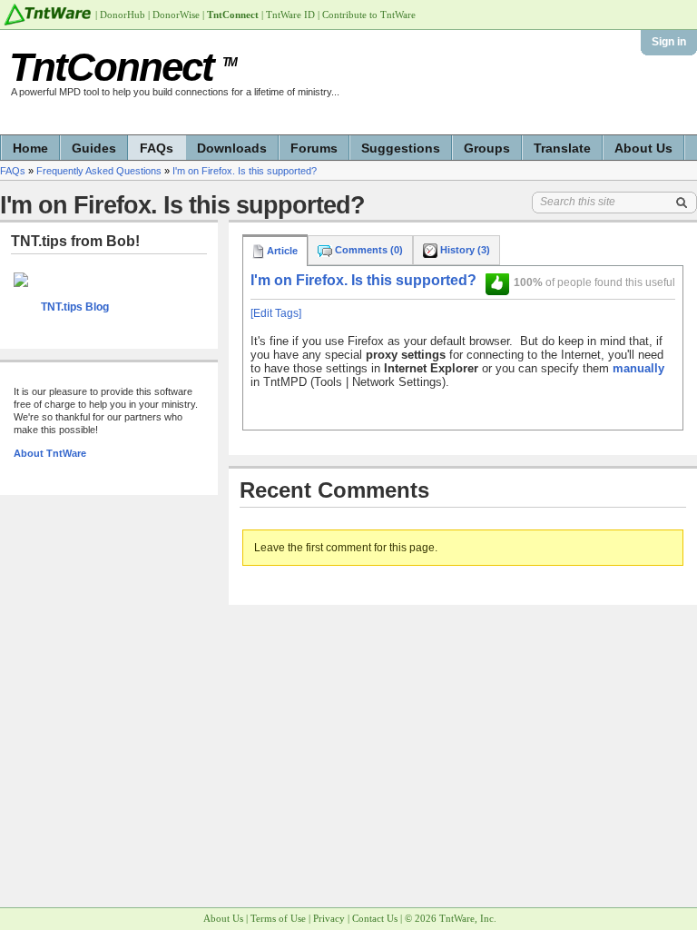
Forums (314, 148)
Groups (487, 148)
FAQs (156, 148)
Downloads (232, 148)
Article (281, 250)
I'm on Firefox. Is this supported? (244, 170)
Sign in (669, 41)
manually (638, 368)
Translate (562, 148)
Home (30, 148)
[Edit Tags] (275, 313)
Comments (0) (367, 249)
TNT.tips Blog (75, 307)
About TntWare (50, 453)
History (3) (463, 249)
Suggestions (400, 148)
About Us (643, 148)
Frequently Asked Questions (99, 170)
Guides (94, 148)
